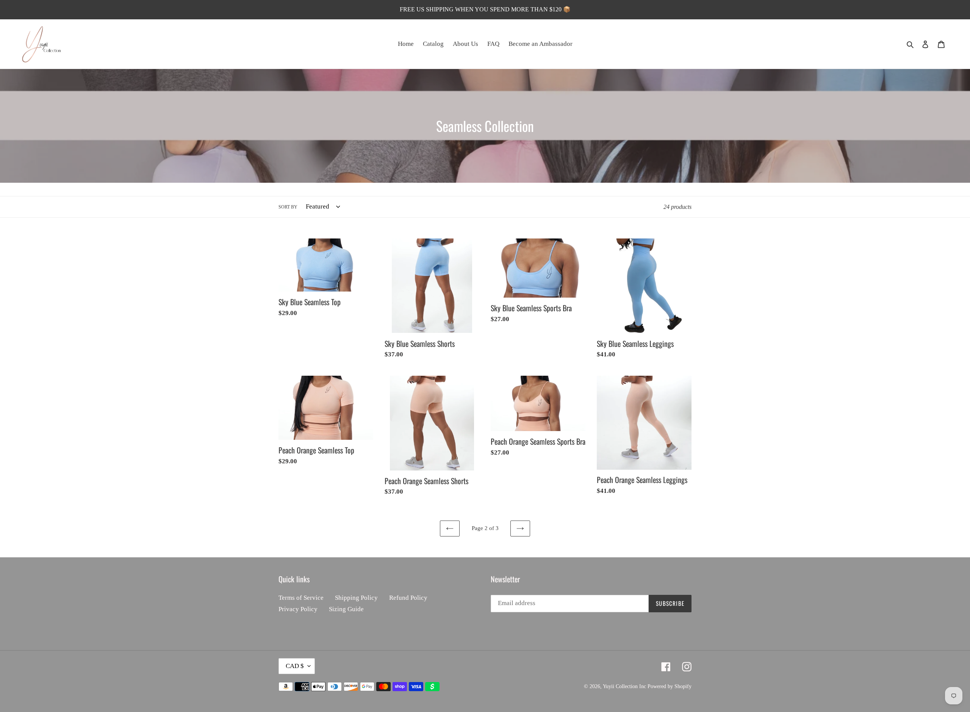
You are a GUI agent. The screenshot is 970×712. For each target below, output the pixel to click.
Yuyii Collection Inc (624, 686)
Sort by (287, 207)
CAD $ (295, 666)
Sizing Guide (346, 609)
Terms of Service (301, 597)
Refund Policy (408, 597)
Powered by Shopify (670, 686)
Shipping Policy (356, 597)
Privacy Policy (298, 609)
